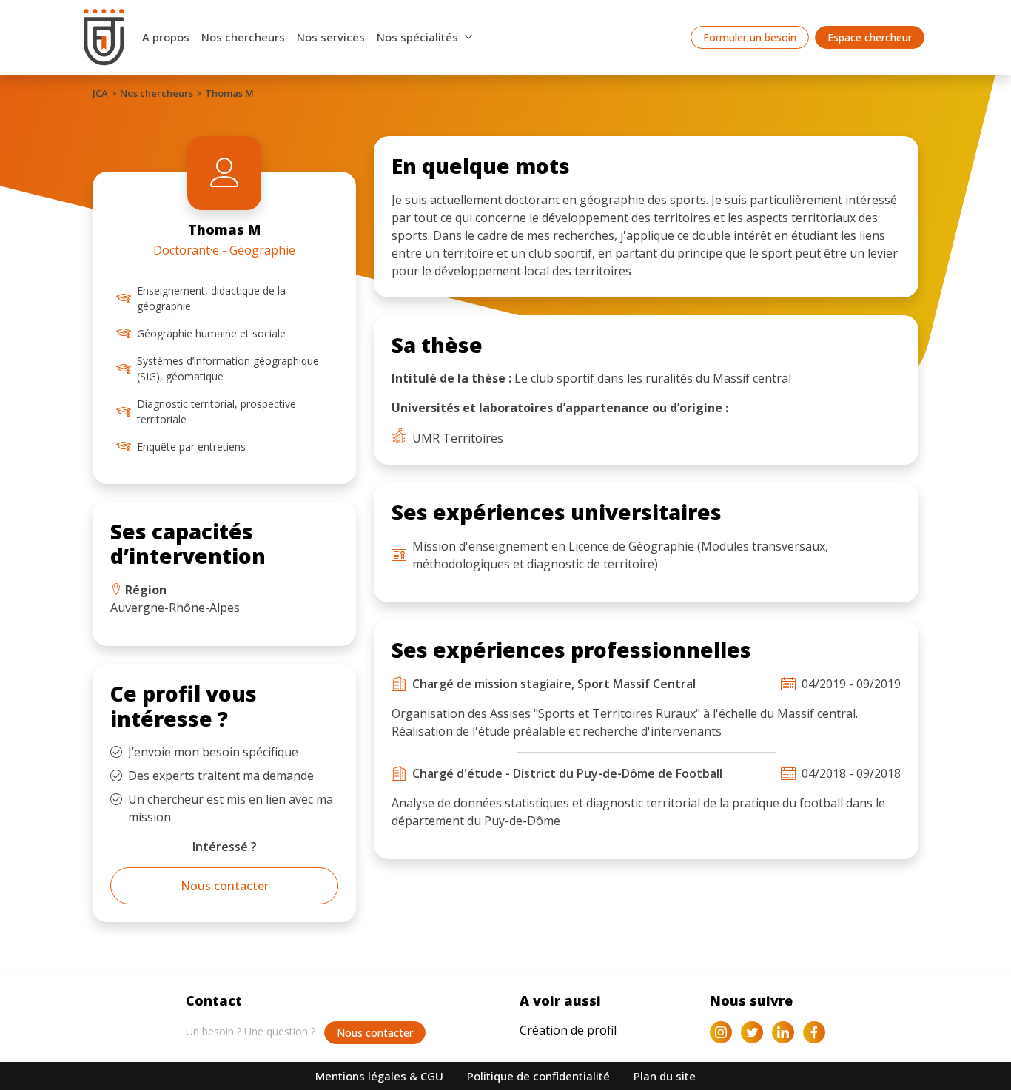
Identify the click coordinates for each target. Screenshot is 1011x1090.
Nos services (331, 37)
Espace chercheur (869, 37)
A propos (165, 37)
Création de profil (568, 1030)
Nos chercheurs (243, 37)
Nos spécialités (417, 37)
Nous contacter (225, 886)
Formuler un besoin (749, 37)
